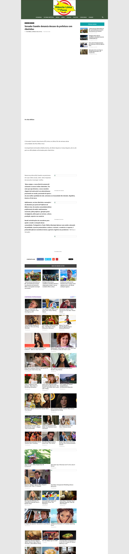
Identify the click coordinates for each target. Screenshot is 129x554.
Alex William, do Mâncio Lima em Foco (34, 31)
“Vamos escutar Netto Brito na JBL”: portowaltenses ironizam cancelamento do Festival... (96, 30)
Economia (39, 17)
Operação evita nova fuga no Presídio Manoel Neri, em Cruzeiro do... (96, 51)
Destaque (27, 23)
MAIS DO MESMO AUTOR (58, 266)
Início (57, 17)
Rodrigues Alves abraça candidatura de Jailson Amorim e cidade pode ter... (96, 37)
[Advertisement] (51, 111)
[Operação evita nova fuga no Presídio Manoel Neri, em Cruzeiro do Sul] (84, 51)
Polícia (69, 17)
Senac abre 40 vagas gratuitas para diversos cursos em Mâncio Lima (96, 44)
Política (75, 17)
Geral (63, 17)
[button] (102, 17)
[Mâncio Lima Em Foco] (64, 7)
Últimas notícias (49, 17)
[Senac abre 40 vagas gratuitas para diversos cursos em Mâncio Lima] (84, 44)
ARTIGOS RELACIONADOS (43, 266)
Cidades (91, 17)
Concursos (83, 17)
